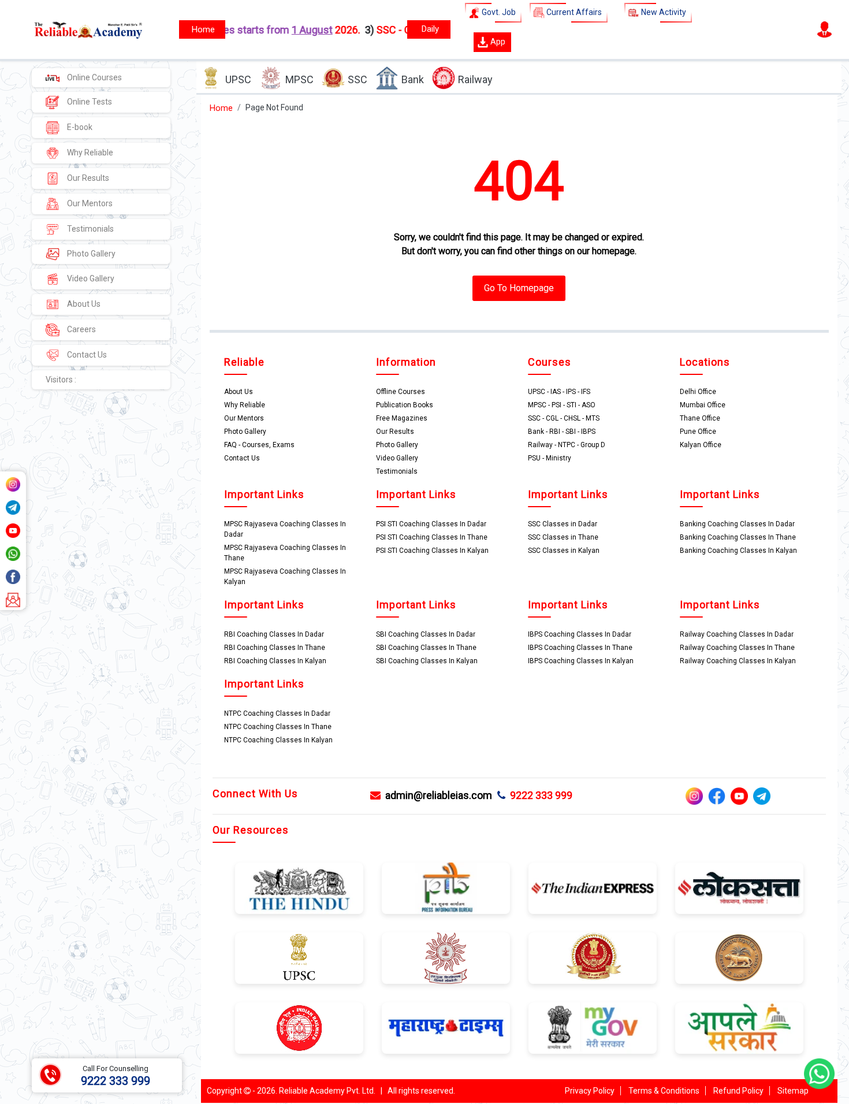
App (497, 41)
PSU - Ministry (549, 458)
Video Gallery (89, 278)
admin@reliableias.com (436, 795)
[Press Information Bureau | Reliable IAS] (446, 888)
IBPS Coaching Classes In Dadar (579, 634)
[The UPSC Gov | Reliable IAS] (299, 957)
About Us (82, 303)
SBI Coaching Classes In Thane (426, 648)
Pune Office (698, 432)
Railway (475, 79)
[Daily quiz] (428, 29)
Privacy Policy (590, 1090)
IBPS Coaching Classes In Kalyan (581, 661)
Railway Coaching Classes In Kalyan (738, 661)
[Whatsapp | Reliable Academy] (13, 552)
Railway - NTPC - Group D (566, 445)
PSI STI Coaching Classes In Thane (431, 537)
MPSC (299, 79)
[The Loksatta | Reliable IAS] (739, 888)
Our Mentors (89, 203)
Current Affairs (573, 12)
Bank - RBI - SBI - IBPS (561, 432)
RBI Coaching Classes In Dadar (274, 634)
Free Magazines (401, 418)
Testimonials (89, 228)
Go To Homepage (519, 287)
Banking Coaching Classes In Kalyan (738, 551)
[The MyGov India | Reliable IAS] (592, 1027)
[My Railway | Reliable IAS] (299, 1027)
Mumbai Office (702, 405)
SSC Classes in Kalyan (563, 551)
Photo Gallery (90, 253)
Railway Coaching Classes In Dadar (737, 634)
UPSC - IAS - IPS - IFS (559, 392)
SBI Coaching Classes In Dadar (425, 634)
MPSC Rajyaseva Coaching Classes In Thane (285, 553)
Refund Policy (738, 1090)
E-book (78, 127)
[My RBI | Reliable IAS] (739, 957)
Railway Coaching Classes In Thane (737, 648)
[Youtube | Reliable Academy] (13, 529)
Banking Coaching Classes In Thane (738, 537)
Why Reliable (89, 152)
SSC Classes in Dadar (562, 524)
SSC (357, 79)
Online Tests (88, 101)
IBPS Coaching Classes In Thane (580, 648)
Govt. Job (498, 12)
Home (221, 108)
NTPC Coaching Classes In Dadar (277, 713)
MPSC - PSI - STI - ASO (561, 405)
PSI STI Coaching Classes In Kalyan (432, 551)
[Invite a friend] (13, 598)
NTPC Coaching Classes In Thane (278, 727)
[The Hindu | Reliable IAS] (299, 888)
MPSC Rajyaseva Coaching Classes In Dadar (285, 529)
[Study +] (202, 29)
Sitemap (793, 1090)
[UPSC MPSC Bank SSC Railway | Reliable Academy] (75, 29)
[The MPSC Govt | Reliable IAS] (446, 957)
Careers (80, 329)
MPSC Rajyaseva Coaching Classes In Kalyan (285, 576)
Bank (412, 79)
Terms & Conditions (663, 1090)
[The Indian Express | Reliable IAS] (592, 888)
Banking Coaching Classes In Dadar (737, 524)
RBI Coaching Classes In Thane (274, 648)
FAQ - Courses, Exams (259, 445)
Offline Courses (400, 392)
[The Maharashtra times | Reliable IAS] (446, 1027)
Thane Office (700, 418)
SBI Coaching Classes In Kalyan (427, 661)
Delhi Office (698, 392)
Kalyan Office (700, 445)
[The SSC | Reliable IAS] (592, 957)
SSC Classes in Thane (563, 537)
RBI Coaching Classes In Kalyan (275, 661)
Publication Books (404, 405)
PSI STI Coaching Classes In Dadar (431, 524)
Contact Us (86, 354)
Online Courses (93, 77)
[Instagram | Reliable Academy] (13, 483)
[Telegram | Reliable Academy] (13, 506)
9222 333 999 (538, 795)
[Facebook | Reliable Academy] (13, 575)
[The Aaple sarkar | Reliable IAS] (739, 1027)
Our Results (87, 178)
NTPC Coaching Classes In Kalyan (278, 740)
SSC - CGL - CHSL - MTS (563, 418)
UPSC (238, 79)
